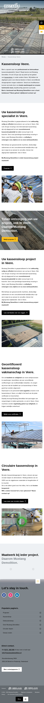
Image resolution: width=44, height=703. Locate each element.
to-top (38, 581)
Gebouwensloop (8, 621)
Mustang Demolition (12, 6)
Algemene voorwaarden (26, 692)
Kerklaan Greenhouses (17, 49)
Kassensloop (7, 616)
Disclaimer (37, 692)
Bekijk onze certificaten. (11, 414)
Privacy (3, 694)
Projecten (7, 168)
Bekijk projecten (9, 239)
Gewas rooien (7, 633)
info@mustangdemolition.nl (11, 653)
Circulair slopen (8, 628)
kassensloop (8, 77)
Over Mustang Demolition (11, 625)
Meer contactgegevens (11, 669)
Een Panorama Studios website (15, 694)
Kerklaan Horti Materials (17, 52)
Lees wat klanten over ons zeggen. (15, 313)
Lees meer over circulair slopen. (14, 501)
